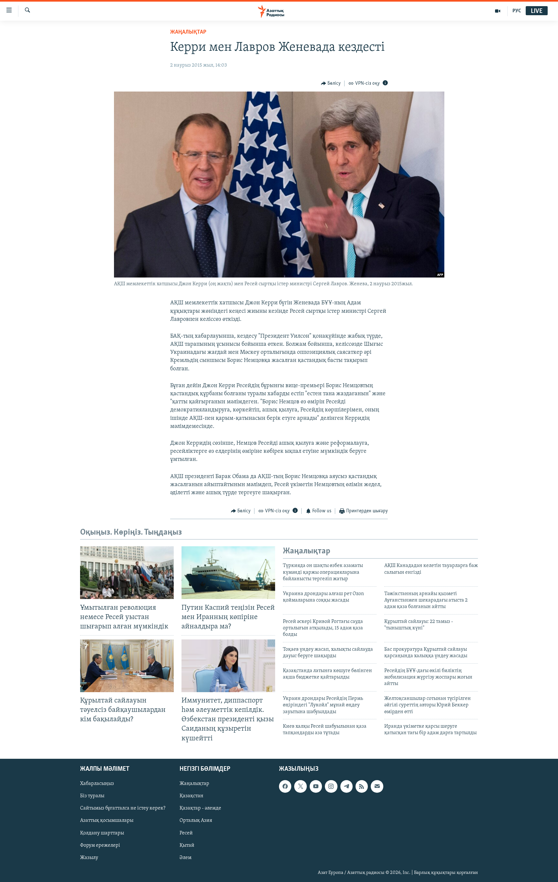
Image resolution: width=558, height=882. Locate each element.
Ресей (186, 832)
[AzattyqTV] (498, 11)
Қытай (187, 845)
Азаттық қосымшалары (106, 820)
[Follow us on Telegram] (346, 786)
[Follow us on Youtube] (316, 786)
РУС (516, 11)
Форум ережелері (100, 845)
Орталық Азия (196, 820)
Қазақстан (191, 796)
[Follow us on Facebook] (285, 786)
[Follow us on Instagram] (331, 786)
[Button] (331, 83)
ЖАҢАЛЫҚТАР (188, 32)
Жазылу (89, 857)
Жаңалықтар (194, 783)
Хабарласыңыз (97, 783)
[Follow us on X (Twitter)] (300, 786)
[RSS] (362, 786)
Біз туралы (92, 796)
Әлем (185, 857)
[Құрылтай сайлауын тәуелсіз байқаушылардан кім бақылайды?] (127, 665)
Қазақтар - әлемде (200, 808)
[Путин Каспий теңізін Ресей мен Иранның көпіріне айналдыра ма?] (228, 572)
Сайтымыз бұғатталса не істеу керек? (122, 808)
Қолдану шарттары (102, 832)
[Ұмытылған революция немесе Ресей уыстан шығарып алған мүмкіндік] (127, 572)
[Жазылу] (377, 786)
